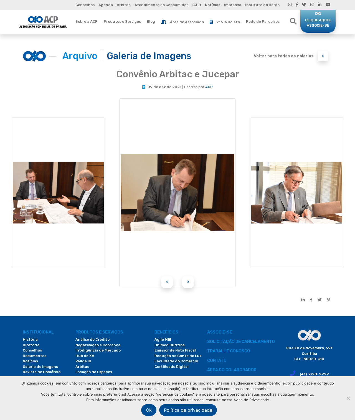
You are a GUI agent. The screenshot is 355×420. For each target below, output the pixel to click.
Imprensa (232, 5)
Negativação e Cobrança (97, 345)
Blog (151, 21)
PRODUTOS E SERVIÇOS (99, 332)
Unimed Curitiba (169, 345)
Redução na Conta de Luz (178, 356)
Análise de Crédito (92, 339)
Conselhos (85, 5)
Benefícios (166, 332)
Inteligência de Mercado (98, 350)
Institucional (38, 332)
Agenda (105, 5)
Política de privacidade (188, 410)
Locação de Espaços (93, 372)
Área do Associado (187, 22)
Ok (149, 410)
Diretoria (31, 345)
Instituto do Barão (262, 5)
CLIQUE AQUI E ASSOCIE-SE (318, 23)
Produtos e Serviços (122, 21)
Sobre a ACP (86, 21)
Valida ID (83, 361)
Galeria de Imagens (40, 367)
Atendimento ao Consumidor (161, 5)
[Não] (348, 398)
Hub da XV (84, 356)
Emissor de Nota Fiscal (175, 350)
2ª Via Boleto (228, 22)
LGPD (196, 5)
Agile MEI (162, 339)
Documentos (34, 356)
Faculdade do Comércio (176, 361)
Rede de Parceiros (263, 21)
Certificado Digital (171, 367)
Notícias (212, 5)
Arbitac (124, 5)
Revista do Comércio (41, 372)
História (30, 339)
